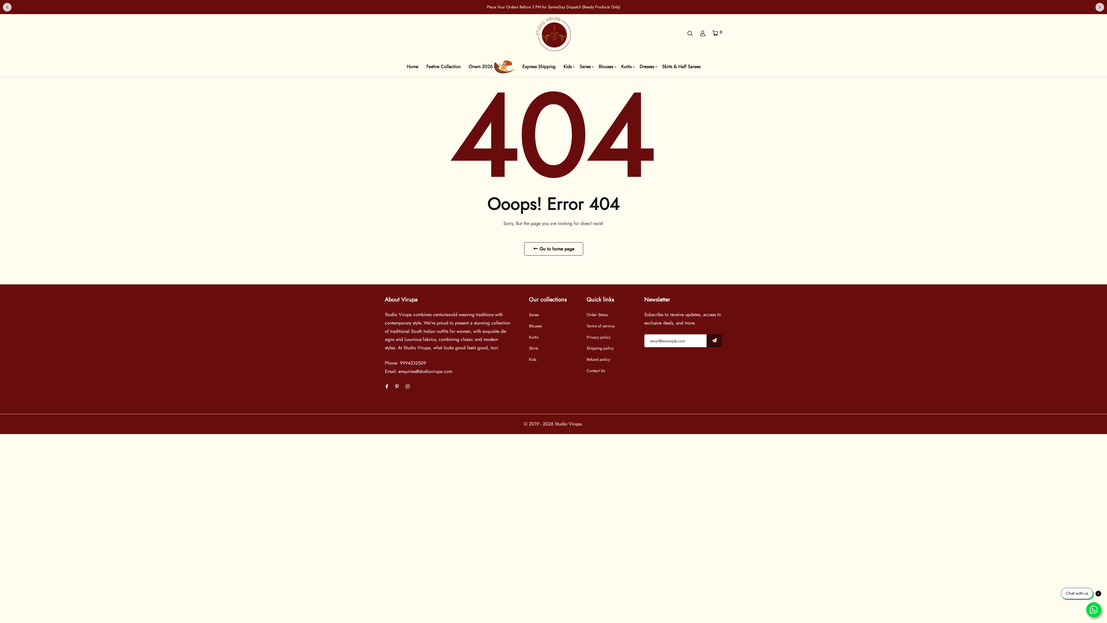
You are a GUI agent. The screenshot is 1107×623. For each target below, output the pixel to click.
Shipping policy (600, 348)
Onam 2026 (481, 66)
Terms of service (601, 326)
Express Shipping (539, 66)
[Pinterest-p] (397, 386)
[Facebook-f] (387, 386)
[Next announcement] (1099, 7)
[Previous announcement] (7, 7)
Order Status (597, 315)
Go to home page (556, 248)
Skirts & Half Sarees (681, 66)
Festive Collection (443, 66)
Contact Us (596, 371)
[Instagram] (407, 386)
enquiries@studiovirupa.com (425, 371)
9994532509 (413, 363)
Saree (585, 66)
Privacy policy (599, 337)
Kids (568, 66)
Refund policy (598, 359)
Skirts (533, 348)
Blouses (606, 66)
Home (412, 66)
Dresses (647, 66)
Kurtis (626, 66)
